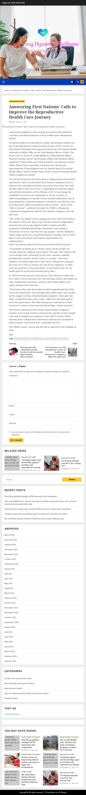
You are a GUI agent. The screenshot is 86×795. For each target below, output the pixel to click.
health (35, 339)
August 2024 (9, 627)
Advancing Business (12, 714)
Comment (14, 375)
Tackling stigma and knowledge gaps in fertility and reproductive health (31, 464)
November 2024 (11, 612)
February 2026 (10, 540)
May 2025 (8, 583)
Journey (48, 339)
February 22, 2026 (69, 469)
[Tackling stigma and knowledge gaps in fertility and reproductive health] (12, 463)
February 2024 (10, 656)
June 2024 (8, 637)
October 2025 (10, 559)
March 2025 (9, 593)
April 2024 (8, 646)
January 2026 (10, 544)
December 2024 (11, 607)
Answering (18, 339)
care (30, 339)
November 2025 (11, 554)
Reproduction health (17, 101)
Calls (25, 339)
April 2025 (8, 588)
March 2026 (9, 535)
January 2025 (10, 603)
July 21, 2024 (22, 122)
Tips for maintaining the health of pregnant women (26, 693)
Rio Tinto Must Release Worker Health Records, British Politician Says (34, 518)
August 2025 (9, 569)
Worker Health (10, 698)
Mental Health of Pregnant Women (19, 683)
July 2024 (8, 632)
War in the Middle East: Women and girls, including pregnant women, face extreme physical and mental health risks (69, 747)
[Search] (77, 82)
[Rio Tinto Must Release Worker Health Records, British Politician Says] (12, 777)
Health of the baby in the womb (18, 678)
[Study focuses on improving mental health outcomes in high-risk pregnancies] (12, 760)
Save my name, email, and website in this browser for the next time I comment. (40, 433)
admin (13, 122)
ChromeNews (50, 792)
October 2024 (10, 617)
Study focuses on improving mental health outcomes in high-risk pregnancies (37, 509)
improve (41, 339)
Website (12, 423)
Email (12, 414)
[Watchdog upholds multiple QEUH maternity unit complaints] (12, 743)
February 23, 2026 (29, 470)
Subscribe (82, 82)
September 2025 (11, 564)
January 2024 (10, 661)
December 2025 (11, 549)
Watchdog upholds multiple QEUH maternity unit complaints (30, 496)
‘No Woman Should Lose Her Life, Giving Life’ (71, 463)
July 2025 (8, 574)
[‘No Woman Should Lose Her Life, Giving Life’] (51, 463)
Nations (55, 339)
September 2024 (11, 622)
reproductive (64, 339)
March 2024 (9, 651)
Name (12, 406)
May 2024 (8, 641)
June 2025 (8, 578)
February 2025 (10, 598)
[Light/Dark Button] (73, 82)
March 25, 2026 (28, 750)
